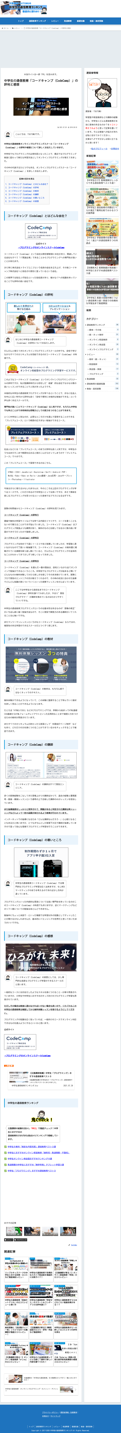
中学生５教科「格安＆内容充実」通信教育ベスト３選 (32, 1147)
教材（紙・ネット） (103, 359)
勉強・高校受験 (102, 389)
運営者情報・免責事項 (68, 1412)
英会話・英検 (103, 369)
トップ (31, 1426)
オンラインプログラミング (103, 349)
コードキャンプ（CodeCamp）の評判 (22, 188)
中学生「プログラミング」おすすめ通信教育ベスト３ (32, 1171)
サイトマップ (55, 1416)
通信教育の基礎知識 (102, 384)
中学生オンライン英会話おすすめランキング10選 (30, 1159)
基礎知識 (75, 1426)
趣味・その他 (103, 330)
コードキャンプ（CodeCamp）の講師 (22, 194)
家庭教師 (103, 364)
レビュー (9, 1239)
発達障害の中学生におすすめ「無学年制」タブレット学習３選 (36, 1165)
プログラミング (21, 1239)
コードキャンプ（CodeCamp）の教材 (22, 191)
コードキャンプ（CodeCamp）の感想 (22, 201)
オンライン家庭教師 (103, 340)
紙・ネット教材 (103, 335)
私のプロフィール (99, 149)
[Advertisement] (60, 48)
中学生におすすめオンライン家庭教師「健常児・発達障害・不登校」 (39, 1153)
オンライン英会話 (103, 345)
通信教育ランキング (102, 325)
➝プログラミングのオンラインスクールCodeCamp (41, 247)
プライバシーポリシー (50, 1412)
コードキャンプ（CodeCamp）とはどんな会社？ (26, 184)
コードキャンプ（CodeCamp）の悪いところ (24, 198)
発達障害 (102, 379)
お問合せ (115, 149)
